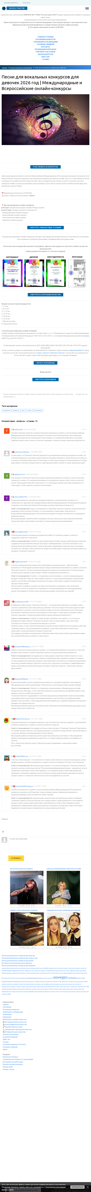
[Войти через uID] (3, 822)
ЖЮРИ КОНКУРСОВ (45, 54)
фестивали (83, 970)
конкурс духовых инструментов (34, 984)
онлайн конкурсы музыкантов (58, 984)
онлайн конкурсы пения (65, 968)
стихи (60, 991)
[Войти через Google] (3, 832)
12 (29, 947)
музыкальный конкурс (69, 991)
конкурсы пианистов (19, 984)
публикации (5, 991)
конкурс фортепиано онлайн (51, 986)
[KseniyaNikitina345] (7, 533)
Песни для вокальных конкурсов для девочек (18, 956)
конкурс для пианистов (77, 986)
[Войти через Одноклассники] (3, 835)
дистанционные (29, 981)
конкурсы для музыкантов (75, 981)
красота (53, 991)
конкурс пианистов (80, 968)
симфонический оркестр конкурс (21, 973)
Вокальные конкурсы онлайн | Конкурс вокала (25, 394)
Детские (62, 970)
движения (41, 991)
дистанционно (56, 970)
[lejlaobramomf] (7, 476)
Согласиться (77, 1187)
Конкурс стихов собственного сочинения (24, 910)
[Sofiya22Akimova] (7, 757)
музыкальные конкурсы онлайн (11, 986)
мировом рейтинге (77, 350)
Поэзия (78, 991)
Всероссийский (7, 981)
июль (64, 986)
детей (16, 981)
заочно (67, 970)
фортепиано (21, 981)
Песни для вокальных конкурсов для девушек (18, 965)
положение (37, 970)
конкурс (60, 977)
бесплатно (84, 973)
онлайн (82, 978)
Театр (36, 991)
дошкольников (10, 989)
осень (10, 991)
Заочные (15, 978)
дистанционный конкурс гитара (52, 981)
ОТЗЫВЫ (45, 59)
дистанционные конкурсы (29, 989)
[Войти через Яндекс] (3, 828)
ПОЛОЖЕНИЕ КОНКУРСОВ (45, 39)
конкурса (70, 973)
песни (29, 410)
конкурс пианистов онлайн (28, 986)
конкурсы (72, 978)
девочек (16, 410)
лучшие (49, 970)
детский (10, 978)
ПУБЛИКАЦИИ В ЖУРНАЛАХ (45, 49)
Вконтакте (26, 3)
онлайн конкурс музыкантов (11, 970)
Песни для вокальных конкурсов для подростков (20, 958)
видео (64, 973)
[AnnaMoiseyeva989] (7, 603)
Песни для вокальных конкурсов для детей (17, 961)
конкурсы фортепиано (36, 968)
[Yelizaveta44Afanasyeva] (7, 787)
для (23, 410)
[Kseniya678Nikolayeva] (7, 648)
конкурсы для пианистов (74, 984)
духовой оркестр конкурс (38, 973)
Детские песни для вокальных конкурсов (17, 963)
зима (13, 991)
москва (75, 973)
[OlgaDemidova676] (7, 563)
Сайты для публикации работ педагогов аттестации (64, 869)
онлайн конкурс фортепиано (22, 968)
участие (22, 970)
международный (32, 978)
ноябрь (47, 984)
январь (42, 970)
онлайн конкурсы (54, 989)
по (13, 981)
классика (76, 989)
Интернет (47, 973)
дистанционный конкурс (66, 989)
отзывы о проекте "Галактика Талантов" (50, 353)
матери (20, 989)
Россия (57, 973)
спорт (57, 991)
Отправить (16, 858)
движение (47, 991)
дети (73, 968)
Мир (80, 989)
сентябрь (86, 986)
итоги (61, 973)
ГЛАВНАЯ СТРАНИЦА (46, 37)
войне (9, 994)
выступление (19, 991)
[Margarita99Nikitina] (7, 680)
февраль (41, 978)
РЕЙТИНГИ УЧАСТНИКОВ (45, 52)
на (32, 970)
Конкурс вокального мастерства (21, 68)
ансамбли (51, 968)
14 (29, 906)
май (42, 986)
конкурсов (6, 410)
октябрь (4, 989)
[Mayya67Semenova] (7, 720)
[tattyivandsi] (7, 431)
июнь (61, 986)
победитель (28, 970)
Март (78, 970)
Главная (4, 68)
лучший (45, 968)
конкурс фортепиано (7, 968)
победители (73, 970)
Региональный (23, 978)
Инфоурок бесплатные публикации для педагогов (63, 910)
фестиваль (5, 978)
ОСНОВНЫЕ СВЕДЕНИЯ (45, 44)
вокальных (38, 410)
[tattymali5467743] (7, 498)
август (68, 986)
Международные (6, 973)
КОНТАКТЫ (45, 47)
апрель (38, 986)
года (83, 989)
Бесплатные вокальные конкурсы (21, 869)
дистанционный (48, 978)
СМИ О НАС (45, 57)
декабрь (37, 981)
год (44, 984)
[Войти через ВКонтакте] (3, 825)
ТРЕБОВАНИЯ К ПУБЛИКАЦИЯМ (45, 42)
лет (46, 970)
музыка (32, 991)
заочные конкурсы (43, 989)
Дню (16, 989)
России (79, 973)
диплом (53, 973)
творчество (65, 981)
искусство (26, 991)
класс (41, 981)
